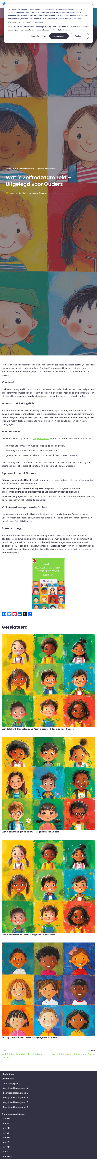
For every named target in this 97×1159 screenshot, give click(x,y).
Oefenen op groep (11, 1083)
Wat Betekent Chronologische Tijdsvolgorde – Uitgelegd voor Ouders (38, 729)
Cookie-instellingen (38, 36)
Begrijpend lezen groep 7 (15, 1102)
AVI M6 (6, 1137)
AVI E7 (6, 1151)
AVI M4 (6, 1118)
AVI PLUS (7, 1156)
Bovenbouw (8, 1078)
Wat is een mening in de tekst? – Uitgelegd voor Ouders (30, 831)
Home (8, 168)
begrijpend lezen (41, 438)
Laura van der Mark (17, 193)
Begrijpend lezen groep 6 (15, 1097)
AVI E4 (6, 1123)
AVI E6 (6, 1142)
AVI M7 (6, 1146)
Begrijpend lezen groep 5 (15, 1092)
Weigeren (79, 36)
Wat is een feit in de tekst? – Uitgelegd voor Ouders (28, 934)
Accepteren (59, 36)
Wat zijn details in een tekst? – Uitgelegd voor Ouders (29, 1037)
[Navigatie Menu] (92, 4)
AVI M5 (6, 1128)
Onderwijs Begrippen (38, 193)
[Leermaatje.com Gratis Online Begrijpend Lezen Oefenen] (4, 4)
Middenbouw (8, 1074)
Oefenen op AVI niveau (13, 1114)
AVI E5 (6, 1132)
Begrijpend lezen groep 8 (15, 1107)
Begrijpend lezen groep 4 (15, 1088)
